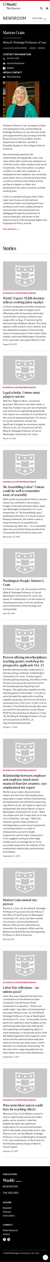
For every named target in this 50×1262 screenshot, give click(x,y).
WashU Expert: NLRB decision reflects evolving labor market (23, 300)
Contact (6, 1234)
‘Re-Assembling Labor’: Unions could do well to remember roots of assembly (23, 490)
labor (32, 48)
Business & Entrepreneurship (19, 293)
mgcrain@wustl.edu (15, 63)
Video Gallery (9, 1216)
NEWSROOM (14, 19)
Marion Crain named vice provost (20, 902)
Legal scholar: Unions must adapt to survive (21, 394)
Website (10, 68)
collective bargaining (15, 48)
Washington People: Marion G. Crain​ (23, 582)
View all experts (10, 229)
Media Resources (10, 1230)
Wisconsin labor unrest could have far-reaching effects (23, 1107)
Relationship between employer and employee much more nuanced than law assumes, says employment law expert (25, 781)
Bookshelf (7, 1208)
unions (41, 48)
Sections (37, 18)
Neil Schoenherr (14, 77)
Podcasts (7, 1212)
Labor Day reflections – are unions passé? (21, 989)
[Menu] (47, 6)
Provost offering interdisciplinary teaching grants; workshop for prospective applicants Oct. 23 (25, 661)
